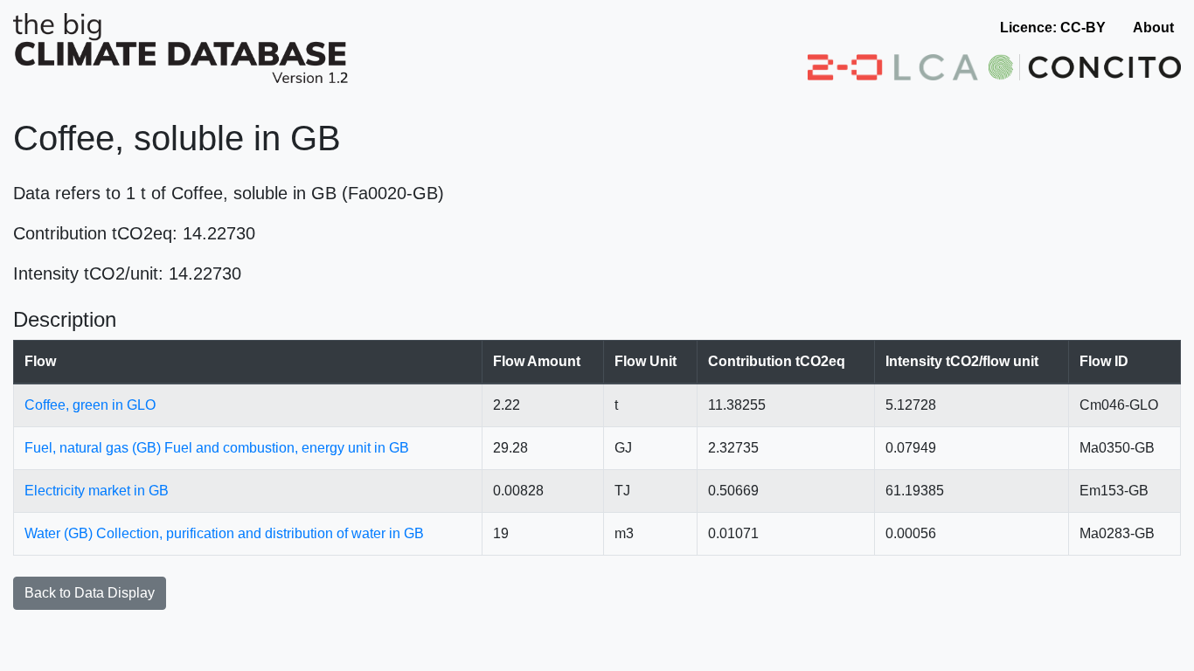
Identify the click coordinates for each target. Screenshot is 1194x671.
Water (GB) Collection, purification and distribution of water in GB (224, 533)
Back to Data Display (89, 592)
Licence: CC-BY (1053, 27)
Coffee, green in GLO (90, 405)
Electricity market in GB (96, 490)
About (1153, 27)
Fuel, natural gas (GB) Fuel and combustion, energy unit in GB (216, 447)
